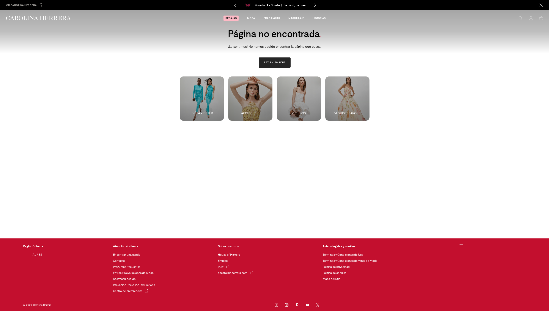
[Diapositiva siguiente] (315, 5)
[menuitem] (231, 18)
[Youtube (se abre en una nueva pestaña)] (307, 305)
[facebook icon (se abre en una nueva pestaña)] (276, 305)
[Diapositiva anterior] (235, 5)
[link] (275, 62)
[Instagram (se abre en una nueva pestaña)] (286, 305)
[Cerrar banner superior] (541, 5)
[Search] (520, 18)
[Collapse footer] (461, 245)
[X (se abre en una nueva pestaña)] (317, 305)
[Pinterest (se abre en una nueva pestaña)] (297, 305)
